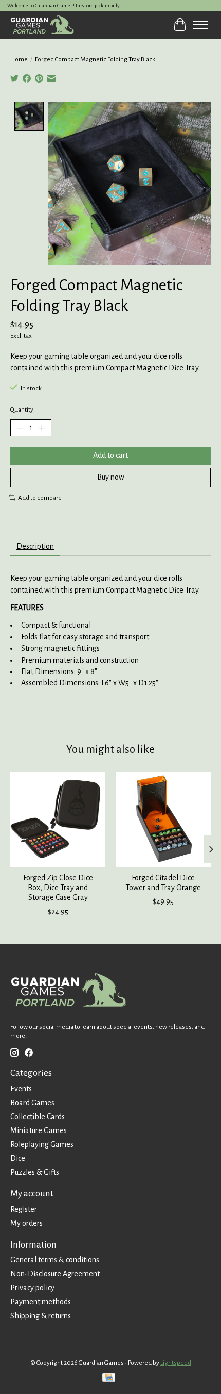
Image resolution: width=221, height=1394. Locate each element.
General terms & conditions (54, 1260)
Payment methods (40, 1302)
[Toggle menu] (200, 24)
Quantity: (22, 409)
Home (19, 59)
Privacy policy (32, 1288)
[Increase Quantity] (41, 428)
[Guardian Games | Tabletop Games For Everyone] (42, 24)
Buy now (110, 477)
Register (23, 1209)
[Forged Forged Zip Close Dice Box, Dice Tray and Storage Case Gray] (57, 819)
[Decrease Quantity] (20, 428)
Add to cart (110, 455)
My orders (26, 1223)
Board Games (32, 1102)
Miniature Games (38, 1130)
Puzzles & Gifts (34, 1172)
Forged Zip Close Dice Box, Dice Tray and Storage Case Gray (58, 887)
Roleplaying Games (41, 1144)
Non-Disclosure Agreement (55, 1274)
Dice (17, 1158)
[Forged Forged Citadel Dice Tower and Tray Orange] (163, 819)
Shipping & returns (40, 1315)
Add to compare (40, 497)
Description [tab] (35, 546)
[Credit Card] (108, 1378)
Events (21, 1089)
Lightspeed (175, 1362)
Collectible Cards (37, 1116)
